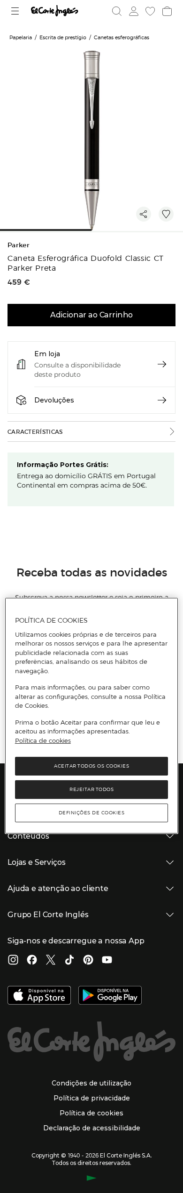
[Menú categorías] (16, 11)
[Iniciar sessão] (132, 11)
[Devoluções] (162, 400)
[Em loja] (162, 364)
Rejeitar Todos (91, 789)
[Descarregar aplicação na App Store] (39, 996)
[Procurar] (117, 11)
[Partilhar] (143, 214)
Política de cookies (43, 740)
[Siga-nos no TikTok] (69, 960)
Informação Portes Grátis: (62, 464)
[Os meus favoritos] (149, 11)
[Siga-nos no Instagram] (13, 960)
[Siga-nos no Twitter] (50, 960)
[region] (92, 715)
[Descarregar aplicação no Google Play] (110, 996)
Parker (19, 245)
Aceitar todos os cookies (91, 766)
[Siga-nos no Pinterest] (88, 960)
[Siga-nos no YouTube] (107, 960)
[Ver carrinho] (166, 11)
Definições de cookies (92, 813)
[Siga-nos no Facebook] (32, 960)
